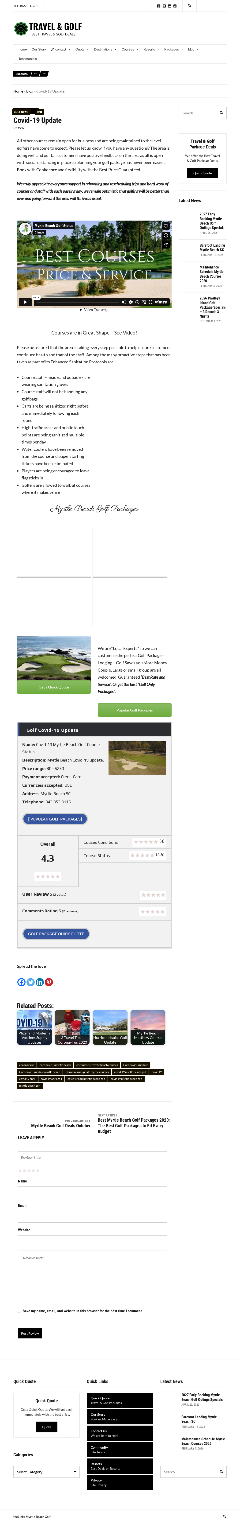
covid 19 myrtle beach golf (130, 1072)
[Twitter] (30, 979)
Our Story (39, 49)
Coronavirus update (135, 1065)
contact (60, 49)
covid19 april (27, 1079)
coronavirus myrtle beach (55, 1065)
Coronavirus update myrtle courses (87, 1072)
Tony (21, 128)
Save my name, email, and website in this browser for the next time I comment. (83, 1311)
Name (22, 1181)
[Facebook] (21, 979)
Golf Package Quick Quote (56, 933)
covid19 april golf (51, 1079)
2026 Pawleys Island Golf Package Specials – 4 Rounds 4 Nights (97, 79)
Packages (171, 49)
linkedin (169, 6)
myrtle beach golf (29, 1085)
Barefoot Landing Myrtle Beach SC (188, 69)
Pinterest (175, 6)
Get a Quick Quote (54, 687)
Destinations (103, 49)
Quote (80, 49)
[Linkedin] (40, 979)
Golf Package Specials (69, 69)
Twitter (164, 6)
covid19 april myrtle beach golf (86, 1079)
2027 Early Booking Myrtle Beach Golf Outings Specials (124, 69)
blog (191, 49)
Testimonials (28, 59)
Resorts (149, 49)
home (23, 49)
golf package (113, 162)
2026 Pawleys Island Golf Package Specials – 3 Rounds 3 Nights (168, 74)
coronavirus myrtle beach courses (97, 1065)
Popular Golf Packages (134, 710)
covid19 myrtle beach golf (126, 1079)
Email (22, 1205)
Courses (128, 49)
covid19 (157, 1072)
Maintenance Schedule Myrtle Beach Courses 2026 (88, 74)
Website (24, 1230)
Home (18, 91)
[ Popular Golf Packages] (55, 818)
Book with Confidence (37, 169)
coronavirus (26, 1065)
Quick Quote (202, 173)
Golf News (21, 112)
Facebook (159, 6)
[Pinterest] (49, 979)
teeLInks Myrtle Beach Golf (32, 1517)
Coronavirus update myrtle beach (39, 1072)
